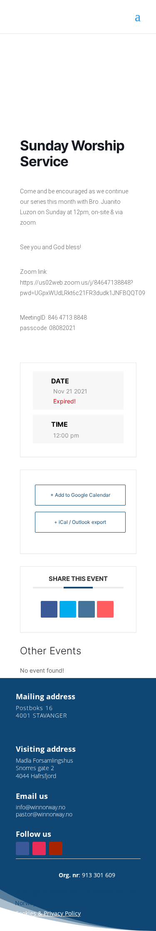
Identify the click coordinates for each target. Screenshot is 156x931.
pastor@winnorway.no (44, 814)
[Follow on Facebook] (22, 848)
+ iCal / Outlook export (80, 522)
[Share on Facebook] (49, 609)
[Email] (105, 609)
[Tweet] (67, 609)
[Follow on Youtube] (55, 848)
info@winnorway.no (40, 807)
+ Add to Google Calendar (80, 495)
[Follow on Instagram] (39, 848)
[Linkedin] (86, 609)
